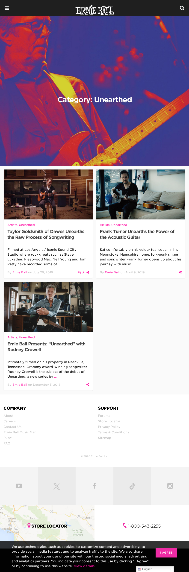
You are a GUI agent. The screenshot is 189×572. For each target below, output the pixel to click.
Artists (12, 225)
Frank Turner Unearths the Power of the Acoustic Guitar (137, 234)
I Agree (166, 552)
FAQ (6, 443)
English (146, 569)
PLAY (7, 438)
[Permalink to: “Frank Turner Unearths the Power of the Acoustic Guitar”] (140, 194)
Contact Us (12, 427)
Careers (9, 421)
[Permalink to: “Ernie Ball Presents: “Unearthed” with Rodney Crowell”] (48, 307)
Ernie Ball (19, 272)
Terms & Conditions (113, 432)
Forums (104, 415)
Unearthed (27, 225)
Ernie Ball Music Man (19, 432)
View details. (84, 566)
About (8, 415)
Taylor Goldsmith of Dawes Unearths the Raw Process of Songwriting (45, 234)
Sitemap (104, 438)
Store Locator (109, 421)
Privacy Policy (109, 427)
